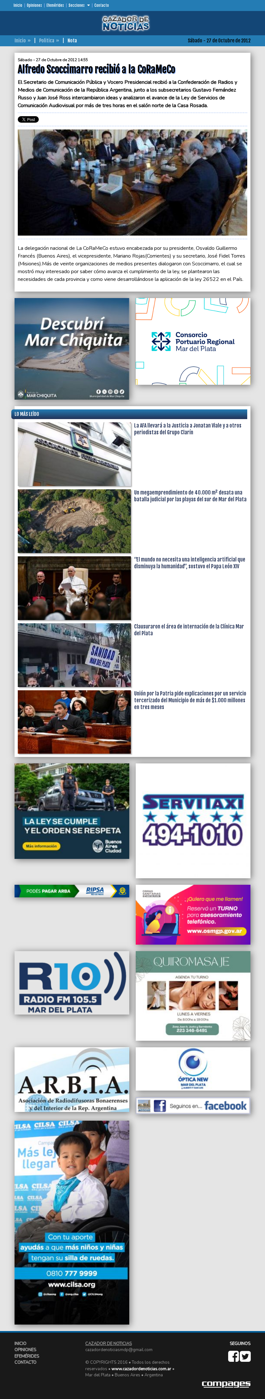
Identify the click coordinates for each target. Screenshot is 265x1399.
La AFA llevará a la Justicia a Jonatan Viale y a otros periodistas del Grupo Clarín (187, 429)
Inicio (18, 5)
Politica (46, 41)
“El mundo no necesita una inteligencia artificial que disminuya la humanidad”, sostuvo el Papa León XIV (189, 563)
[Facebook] (234, 1359)
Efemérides (55, 5)
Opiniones (34, 5)
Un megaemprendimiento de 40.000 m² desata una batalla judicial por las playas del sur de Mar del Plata (190, 496)
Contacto (101, 5)
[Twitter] (245, 1359)
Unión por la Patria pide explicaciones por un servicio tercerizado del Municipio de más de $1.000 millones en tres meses (190, 700)
